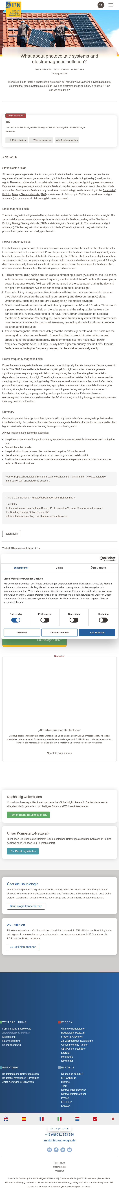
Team (64, 1086)
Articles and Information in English (59, 69)
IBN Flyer (66, 1102)
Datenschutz (59, 1167)
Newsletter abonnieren (59, 753)
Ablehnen (22, 632)
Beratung (10, 1067)
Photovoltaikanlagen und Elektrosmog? (53, 497)
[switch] (44, 620)
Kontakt (65, 1106)
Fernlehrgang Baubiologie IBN (28, 814)
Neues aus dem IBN (72, 1074)
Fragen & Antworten (72, 1036)
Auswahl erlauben (59, 632)
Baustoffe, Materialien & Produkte (20, 1078)
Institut (68, 1067)
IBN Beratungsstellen (23, 851)
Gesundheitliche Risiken (74, 1044)
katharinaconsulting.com (54, 516)
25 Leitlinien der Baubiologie (77, 1040)
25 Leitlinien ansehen (23, 946)
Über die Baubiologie (73, 1028)
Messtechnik (9, 1037)
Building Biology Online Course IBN (30, 512)
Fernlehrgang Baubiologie (16, 1028)
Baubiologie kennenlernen (26, 906)
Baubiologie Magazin (73, 1032)
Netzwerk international (73, 1094)
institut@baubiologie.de (59, 1140)
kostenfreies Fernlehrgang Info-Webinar (33, 993)
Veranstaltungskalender (23, 1002)
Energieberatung (11, 1045)
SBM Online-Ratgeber (73, 1048)
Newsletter (67, 1060)
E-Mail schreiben (18, 140)
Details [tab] (59, 567)
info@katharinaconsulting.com (22, 516)
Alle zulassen (97, 632)
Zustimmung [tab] (21, 567)
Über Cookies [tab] (98, 567)
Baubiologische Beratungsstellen (20, 1074)
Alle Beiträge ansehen (67, 140)
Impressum (59, 1163)
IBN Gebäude (68, 1078)
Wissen (67, 1022)
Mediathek (67, 1056)
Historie (65, 1082)
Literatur (65, 1052)
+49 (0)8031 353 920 (59, 1134)
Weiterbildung (14, 1022)
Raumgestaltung (11, 1041)
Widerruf (59, 1171)
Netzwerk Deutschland (73, 1090)
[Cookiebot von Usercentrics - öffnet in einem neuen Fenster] (101, 559)
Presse (65, 1098)
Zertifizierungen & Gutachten (18, 1082)
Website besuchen (42, 140)
